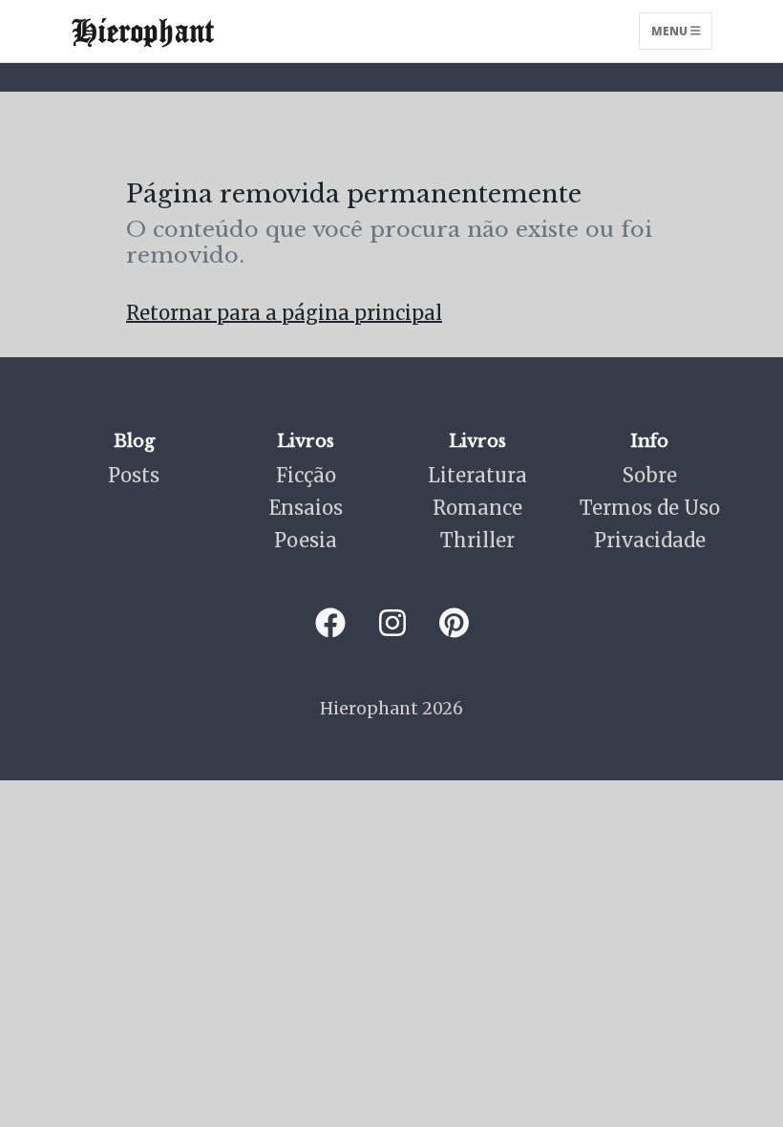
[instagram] (392, 623)
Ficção (306, 475)
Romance (477, 508)
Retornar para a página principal (284, 313)
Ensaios (306, 508)
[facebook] (330, 623)
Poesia (305, 540)
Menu (670, 31)
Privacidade (650, 540)
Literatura (477, 475)
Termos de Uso (650, 508)
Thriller (477, 540)
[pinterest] (454, 623)
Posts (133, 475)
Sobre (650, 475)
